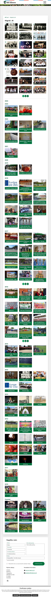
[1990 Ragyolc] (25, 36)
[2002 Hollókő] (25, 54)
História (8, 570)
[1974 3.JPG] (25, 27)
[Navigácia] (45, 2)
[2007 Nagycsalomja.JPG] (39, 72)
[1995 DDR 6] (39, 45)
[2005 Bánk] (25, 72)
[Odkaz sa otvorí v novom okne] (7, 581)
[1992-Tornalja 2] (25, 45)
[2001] (11, 54)
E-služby (8, 576)
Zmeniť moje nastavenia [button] (25, 595)
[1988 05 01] (11, 36)
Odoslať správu (38, 563)
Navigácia (7, 2)
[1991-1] (39, 36)
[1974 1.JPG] (11, 27)
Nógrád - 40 (13, 17)
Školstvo (8, 571)
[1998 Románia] (39, 54)
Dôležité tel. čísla (10, 574)
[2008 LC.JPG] (25, 81)
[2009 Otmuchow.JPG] (25, 89)
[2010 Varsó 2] (39, 89)
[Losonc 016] (39, 63)
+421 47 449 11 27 (30, 570)
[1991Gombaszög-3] (11, 45)
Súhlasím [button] (16, 595)
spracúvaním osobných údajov (24, 563)
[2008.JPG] (39, 81)
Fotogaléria (9, 573)
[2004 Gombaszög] (11, 63)
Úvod (7, 17)
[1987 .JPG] (39, 27)
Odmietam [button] (35, 595)
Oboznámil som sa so (19, 563)
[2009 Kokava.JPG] (11, 89)
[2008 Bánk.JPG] (11, 81)
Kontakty (8, 578)
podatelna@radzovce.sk (31, 573)
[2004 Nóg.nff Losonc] (25, 63)
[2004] (11, 72)
